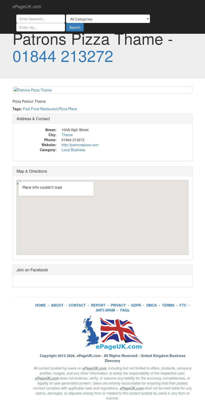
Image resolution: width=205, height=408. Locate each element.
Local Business (73, 149)
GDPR (136, 305)
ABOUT (57, 305)
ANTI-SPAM (105, 310)
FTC (183, 305)
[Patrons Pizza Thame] (102, 90)
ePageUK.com (26, 6)
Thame (67, 134)
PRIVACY (118, 305)
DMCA (151, 305)
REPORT (98, 305)
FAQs (125, 310)
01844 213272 (62, 55)
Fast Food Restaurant (40, 108)
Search (74, 27)
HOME (40, 305)
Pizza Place (68, 108)
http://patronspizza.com (80, 144)
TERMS (168, 305)
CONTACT (77, 305)
